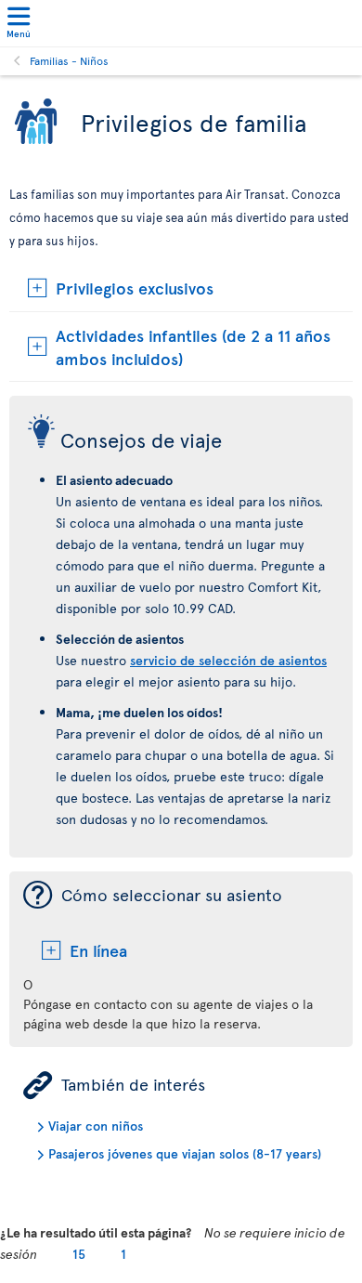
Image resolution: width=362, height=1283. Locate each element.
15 (78, 1254)
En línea (98, 950)
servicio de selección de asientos (228, 660)
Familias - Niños (69, 60)
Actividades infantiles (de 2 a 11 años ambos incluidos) (193, 346)
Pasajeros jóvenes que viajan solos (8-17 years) (184, 1153)
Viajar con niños (95, 1125)
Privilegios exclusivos (134, 287)
